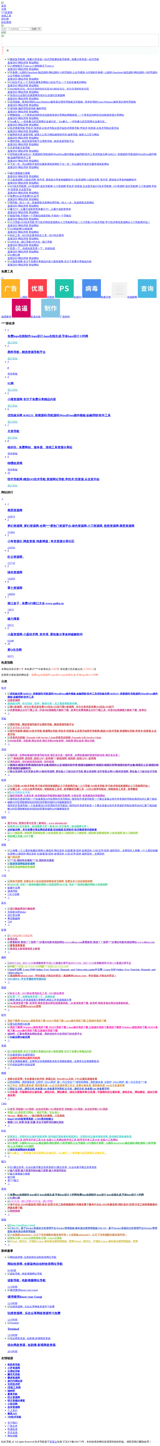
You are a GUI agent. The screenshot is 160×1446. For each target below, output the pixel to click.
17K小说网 (13, 894)
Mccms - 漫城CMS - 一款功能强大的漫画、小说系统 (36, 1115)
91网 (17, 255)
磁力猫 (11, 1177)
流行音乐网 (14, 915)
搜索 (3, 987)
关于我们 (13, 1422)
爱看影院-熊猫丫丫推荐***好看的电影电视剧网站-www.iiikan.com (118, 942)
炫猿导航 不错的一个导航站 (56, 215)
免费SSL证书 (31, 196)
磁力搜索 (25, 173)
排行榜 (5, 19)
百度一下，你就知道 (43, 248)
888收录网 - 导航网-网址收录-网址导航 (73, 740)
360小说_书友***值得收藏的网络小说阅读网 (83, 884)
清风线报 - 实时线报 (43, 761)
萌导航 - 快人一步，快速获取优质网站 (73, 202)
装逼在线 (36, 316)
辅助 (3, 817)
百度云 (53, 1441)
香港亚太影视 (32, 948)
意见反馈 (13, 1432)
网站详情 (23, 62)
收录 (3, 780)
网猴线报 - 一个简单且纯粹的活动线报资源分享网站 (95, 115)
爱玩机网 (25, 1024)
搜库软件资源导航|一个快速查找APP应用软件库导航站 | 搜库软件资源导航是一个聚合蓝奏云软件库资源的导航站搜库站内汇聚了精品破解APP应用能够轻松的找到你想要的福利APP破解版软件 (82, 807)
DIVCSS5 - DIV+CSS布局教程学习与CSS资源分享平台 (101, 963)
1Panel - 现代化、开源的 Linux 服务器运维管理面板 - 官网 (106, 1241)
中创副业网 (28, 1064)
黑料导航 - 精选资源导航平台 (58, 141)
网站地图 (13, 1435)
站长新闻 (6, 22)
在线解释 (132, 297)
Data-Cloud (28, 1225)
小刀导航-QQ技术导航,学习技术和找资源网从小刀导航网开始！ (115, 222)
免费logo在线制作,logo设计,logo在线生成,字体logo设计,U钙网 (110, 1194)
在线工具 (6, 15)
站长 (3, 1130)
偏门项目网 (14, 857)
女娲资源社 (28, 1054)
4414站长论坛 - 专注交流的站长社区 (69, 88)
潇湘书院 (13, 891)
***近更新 (6, 12)
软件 (3, 1015)
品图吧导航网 (32, 1058)
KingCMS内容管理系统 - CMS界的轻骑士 (30, 1119)
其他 (3, 1189)
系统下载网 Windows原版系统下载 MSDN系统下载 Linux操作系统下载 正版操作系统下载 (57, 1020)
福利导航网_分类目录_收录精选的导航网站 (81, 795)
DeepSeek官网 (33, 1006)
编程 (3, 957)
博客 (3, 844)
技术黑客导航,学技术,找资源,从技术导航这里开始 (91, 128)
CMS (4, 1103)
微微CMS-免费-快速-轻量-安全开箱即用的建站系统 (36, 1122)
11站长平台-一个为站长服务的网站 (67, 82)
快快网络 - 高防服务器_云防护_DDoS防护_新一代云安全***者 (112, 1082)
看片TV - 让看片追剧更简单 (55, 209)
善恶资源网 (28, 867)
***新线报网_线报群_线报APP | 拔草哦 (74, 758)
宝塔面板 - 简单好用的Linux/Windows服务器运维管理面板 (104, 102)
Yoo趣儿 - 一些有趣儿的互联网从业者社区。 (83, 121)
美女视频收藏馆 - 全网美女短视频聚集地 (77, 1061)
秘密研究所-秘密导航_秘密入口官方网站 (77, 134)
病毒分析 (106, 297)
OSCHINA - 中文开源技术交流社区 (27, 979)
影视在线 (13, 939)
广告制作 (65, 316)
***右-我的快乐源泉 (43, 860)
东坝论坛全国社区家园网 (51, 95)
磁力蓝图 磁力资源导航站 (52, 1170)
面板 (3, 1219)
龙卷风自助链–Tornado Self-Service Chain (78, 737)
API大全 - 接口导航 (41, 242)
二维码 (24, 297)
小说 (3, 875)
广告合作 (13, 1426)
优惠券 (50, 297)
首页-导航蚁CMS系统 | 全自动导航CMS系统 (83, 1109)
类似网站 (34, 62)
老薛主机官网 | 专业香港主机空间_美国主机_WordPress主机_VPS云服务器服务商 (52, 1079)
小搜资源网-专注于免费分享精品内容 (71, 261)
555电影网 (26, 228)
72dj (10, 921)
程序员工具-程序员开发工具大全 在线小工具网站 (91, 1139)
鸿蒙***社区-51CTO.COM (53, 966)
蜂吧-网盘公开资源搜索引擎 (56, 999)
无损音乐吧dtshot (17, 912)
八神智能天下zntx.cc (43, 66)
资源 (3, 1045)
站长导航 (25, 792)
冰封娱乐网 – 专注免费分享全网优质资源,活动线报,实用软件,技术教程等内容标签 (52, 829)
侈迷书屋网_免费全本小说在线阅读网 (71, 881)
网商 (3, 1073)
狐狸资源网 (28, 863)
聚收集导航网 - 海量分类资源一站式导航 (77, 59)
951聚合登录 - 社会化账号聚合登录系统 (75, 1167)
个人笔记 (13, 1410)
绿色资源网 (28, 1149)
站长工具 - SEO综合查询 (50, 235)
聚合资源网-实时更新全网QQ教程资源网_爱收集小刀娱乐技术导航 (120, 771)
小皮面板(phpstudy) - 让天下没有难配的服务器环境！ (98, 1234)
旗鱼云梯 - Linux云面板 (49, 1238)
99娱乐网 (25, 1037)
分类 (3, 9)
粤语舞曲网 (14, 918)
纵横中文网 (14, 887)
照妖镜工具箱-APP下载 (20, 836)
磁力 (3, 1161)
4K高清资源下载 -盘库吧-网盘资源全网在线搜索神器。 (100, 1003)
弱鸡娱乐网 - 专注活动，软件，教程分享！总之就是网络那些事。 (44, 703)
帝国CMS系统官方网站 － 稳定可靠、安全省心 (33, 1112)
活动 (3, 749)
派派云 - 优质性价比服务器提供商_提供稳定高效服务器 (101, 1136)
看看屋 (21, 945)
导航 (3, 718)
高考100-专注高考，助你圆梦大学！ (69, 826)
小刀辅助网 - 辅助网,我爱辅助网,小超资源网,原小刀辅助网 (106, 833)
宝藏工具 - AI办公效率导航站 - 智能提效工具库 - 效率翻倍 (106, 789)
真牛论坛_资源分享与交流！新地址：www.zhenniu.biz (37, 823)
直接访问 (13, 62)
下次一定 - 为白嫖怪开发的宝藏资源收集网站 (84, 164)
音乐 (3, 903)
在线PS (78, 297)
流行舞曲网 (28, 908)
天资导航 (25, 147)
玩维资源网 (14, 700)
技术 (3, 688)
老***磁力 (13, 1180)
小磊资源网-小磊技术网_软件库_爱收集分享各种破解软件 (105, 179)
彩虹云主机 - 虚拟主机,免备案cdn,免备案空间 (84, 1088)
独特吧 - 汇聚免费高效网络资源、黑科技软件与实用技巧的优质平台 (45, 1033)
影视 (3, 930)
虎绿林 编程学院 (37, 108)
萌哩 (17, 1211)
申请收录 (13, 1429)
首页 (3, 6)
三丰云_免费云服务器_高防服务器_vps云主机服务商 (96, 1085)
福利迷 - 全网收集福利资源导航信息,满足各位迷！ (92, 755)
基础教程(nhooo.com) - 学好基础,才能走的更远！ (90, 975)
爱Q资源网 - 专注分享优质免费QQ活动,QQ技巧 (88, 706)
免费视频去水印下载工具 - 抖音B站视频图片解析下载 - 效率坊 (112, 710)
